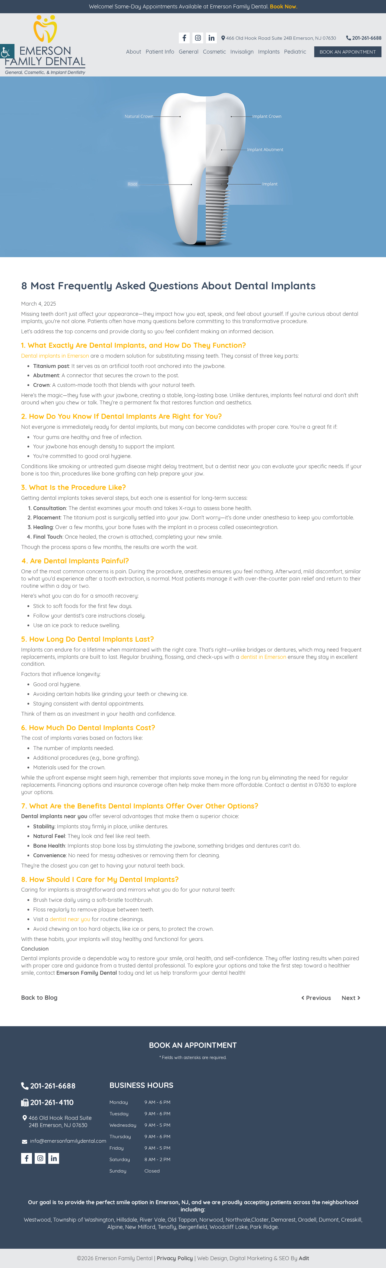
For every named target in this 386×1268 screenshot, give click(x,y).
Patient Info (160, 51)
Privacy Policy (175, 1258)
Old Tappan (182, 1219)
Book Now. (283, 6)
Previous (317, 998)
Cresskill (351, 1219)
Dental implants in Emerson (55, 355)
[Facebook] (184, 38)
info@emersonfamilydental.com (68, 1141)
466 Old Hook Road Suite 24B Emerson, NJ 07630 (280, 38)
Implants (269, 51)
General (188, 51)
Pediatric (295, 51)
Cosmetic (214, 51)
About (133, 51)
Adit (304, 1258)
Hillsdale (126, 1219)
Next (349, 998)
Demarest (283, 1219)
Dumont (329, 1219)
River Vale (152, 1219)
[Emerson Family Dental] (45, 45)
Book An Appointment (348, 52)
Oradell (307, 1219)
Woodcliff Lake (229, 1226)
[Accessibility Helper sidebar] (7, 51)
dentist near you (70, 919)
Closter (260, 1219)
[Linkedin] (211, 38)
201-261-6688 (366, 38)
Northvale (238, 1219)
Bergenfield (193, 1226)
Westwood (37, 1219)
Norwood (211, 1219)
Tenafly (167, 1226)
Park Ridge (264, 1226)
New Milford (140, 1226)
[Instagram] (197, 38)
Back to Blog (39, 998)
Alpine (115, 1226)
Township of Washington (83, 1219)
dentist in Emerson (263, 656)
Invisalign (242, 51)
